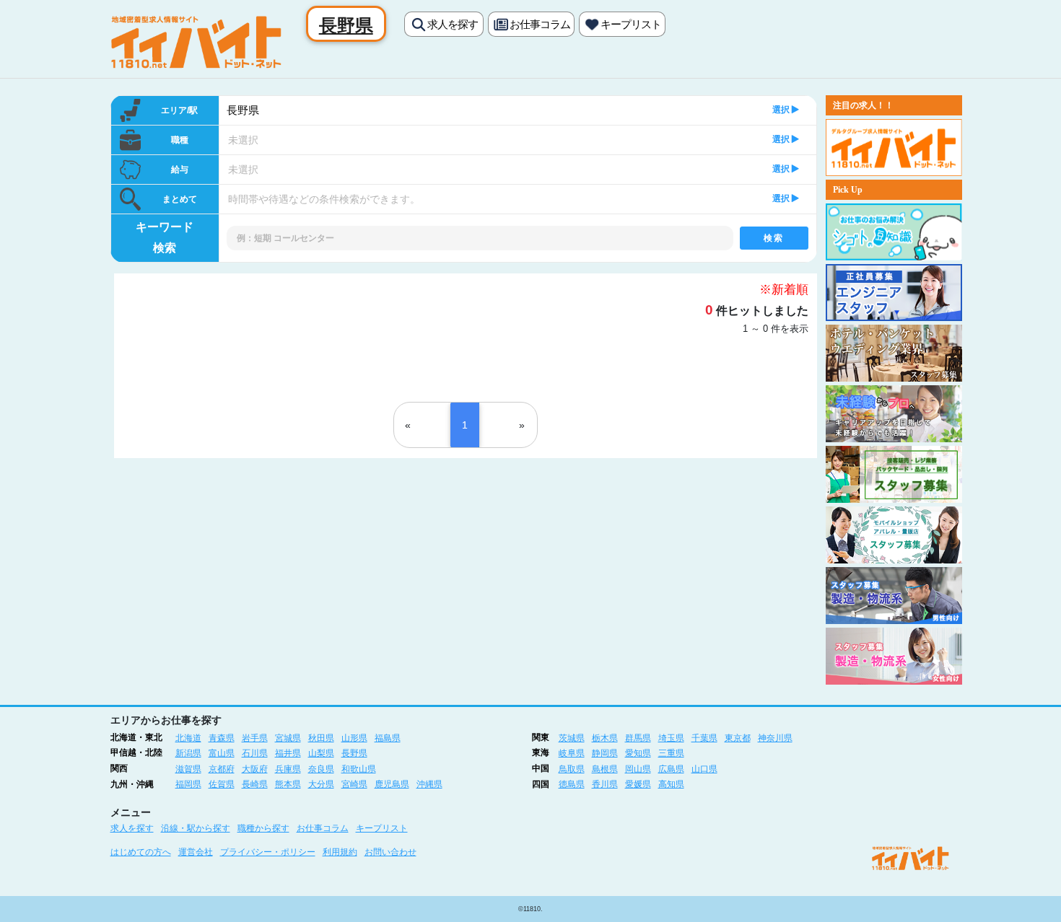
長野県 (243, 110)
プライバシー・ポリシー (267, 852)
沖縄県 (429, 784)
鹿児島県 (392, 784)
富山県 (222, 753)
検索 (773, 238)
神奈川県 (775, 738)
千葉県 (704, 738)
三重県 (671, 753)
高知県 (671, 784)
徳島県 (572, 784)
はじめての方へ (140, 852)
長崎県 (255, 784)
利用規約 (340, 852)
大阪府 (255, 769)
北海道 (188, 738)
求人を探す (452, 24)
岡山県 (638, 769)
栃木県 (605, 738)
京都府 (222, 769)
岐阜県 (572, 753)
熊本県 (288, 784)
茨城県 (572, 738)
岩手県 (255, 738)
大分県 (321, 784)
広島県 (671, 769)
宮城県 (288, 738)
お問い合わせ (390, 852)
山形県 (354, 738)
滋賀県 (188, 769)
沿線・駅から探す (195, 828)
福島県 (388, 738)
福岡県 (188, 784)
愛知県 (638, 753)
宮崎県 (354, 784)
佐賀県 (222, 784)
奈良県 (321, 769)
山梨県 (321, 753)
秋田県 (321, 738)
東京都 (738, 738)
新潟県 (188, 753)
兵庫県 (288, 769)
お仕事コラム (540, 24)
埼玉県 (671, 738)
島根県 (605, 769)
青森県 (222, 738)
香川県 (605, 784)
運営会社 (195, 852)
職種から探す (263, 828)
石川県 (255, 753)
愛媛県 (638, 784)
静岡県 (605, 753)
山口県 (704, 769)
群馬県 (638, 738)
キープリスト (631, 24)
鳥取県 (572, 769)
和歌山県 (358, 769)
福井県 (288, 753)
